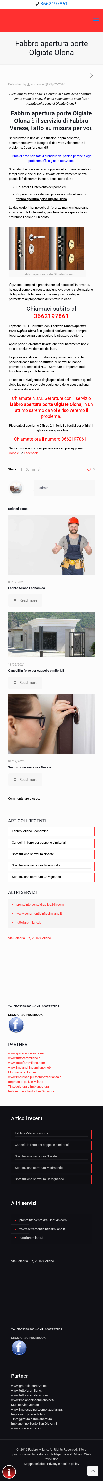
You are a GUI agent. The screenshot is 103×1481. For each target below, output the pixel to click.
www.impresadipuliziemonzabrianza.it (35, 1077)
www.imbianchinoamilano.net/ (29, 1067)
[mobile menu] (96, 19)
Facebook (31, 453)
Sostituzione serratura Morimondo (36, 865)
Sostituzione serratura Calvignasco (36, 877)
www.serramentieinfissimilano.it (39, 913)
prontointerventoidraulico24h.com (40, 904)
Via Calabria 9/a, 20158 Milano (29, 938)
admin (35, 84)
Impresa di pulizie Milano (25, 1082)
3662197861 (54, 4)
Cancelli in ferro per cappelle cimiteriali (36, 670)
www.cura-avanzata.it (26, 1428)
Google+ (15, 453)
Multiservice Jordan (22, 1072)
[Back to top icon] (93, 1471)
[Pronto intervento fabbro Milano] (51, 18)
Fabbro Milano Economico (26, 588)
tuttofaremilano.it (28, 922)
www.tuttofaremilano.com (26, 1063)
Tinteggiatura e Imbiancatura (28, 1086)
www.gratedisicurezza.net (26, 1053)
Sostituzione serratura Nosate (29, 767)
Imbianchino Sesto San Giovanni (31, 1091)
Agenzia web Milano (69, 1454)
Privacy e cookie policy (63, 1464)
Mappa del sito (34, 1464)
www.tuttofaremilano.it (24, 1058)
